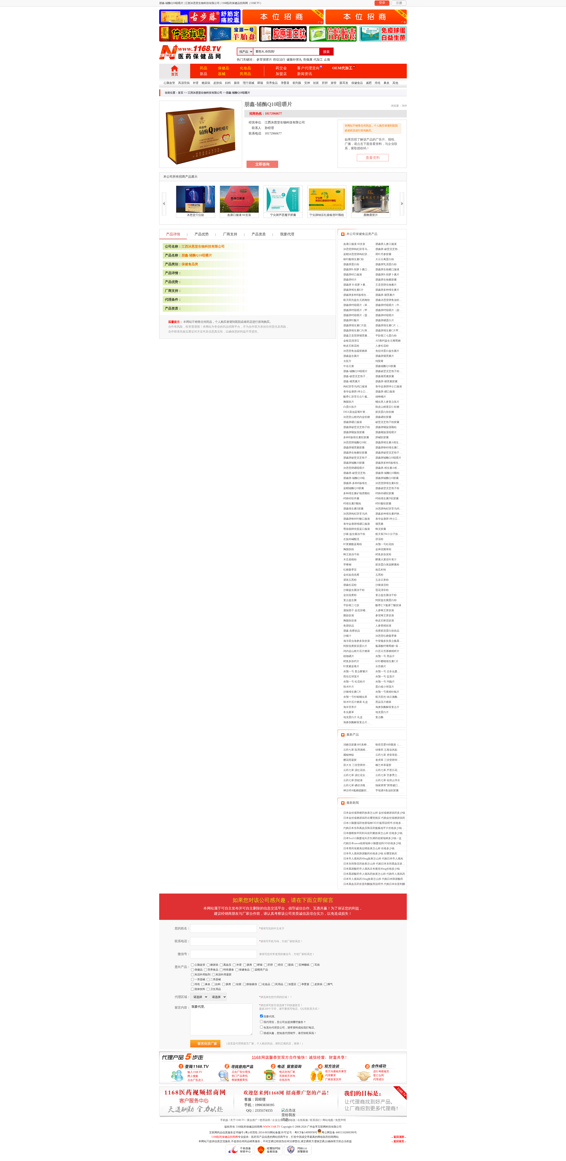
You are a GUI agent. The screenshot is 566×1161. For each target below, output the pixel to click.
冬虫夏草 (348, 712)
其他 (395, 83)
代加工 (318, 59)
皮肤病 (217, 83)
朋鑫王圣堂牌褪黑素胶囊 (358, 335)
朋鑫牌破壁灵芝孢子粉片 (390, 452)
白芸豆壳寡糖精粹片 (387, 651)
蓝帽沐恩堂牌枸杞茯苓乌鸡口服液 (363, 254)
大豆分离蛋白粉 (384, 259)
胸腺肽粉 (348, 549)
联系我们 (315, 1120)
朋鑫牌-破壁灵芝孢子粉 (389, 249)
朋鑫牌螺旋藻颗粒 (386, 427)
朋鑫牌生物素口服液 (387, 269)
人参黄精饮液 (383, 625)
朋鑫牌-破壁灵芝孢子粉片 (358, 473)
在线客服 (302, 1120)
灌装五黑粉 (350, 579)
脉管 (334, 83)
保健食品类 (190, 264)
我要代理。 (270, 1016)
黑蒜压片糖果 (383, 702)
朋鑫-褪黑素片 (351, 381)
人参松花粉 (382, 345)
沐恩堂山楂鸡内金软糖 (356, 417)
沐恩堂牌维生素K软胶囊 (389, 483)
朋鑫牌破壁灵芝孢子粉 (356, 427)
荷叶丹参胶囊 (383, 254)
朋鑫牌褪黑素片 (384, 356)
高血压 (227, 964)
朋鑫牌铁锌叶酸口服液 (356, 518)
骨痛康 (307, 59)
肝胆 (325, 83)
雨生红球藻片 (351, 676)
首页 (174, 74)
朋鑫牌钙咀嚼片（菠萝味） (359, 315)
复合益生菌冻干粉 (386, 595)
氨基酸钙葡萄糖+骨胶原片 (390, 646)
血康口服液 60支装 (354, 244)
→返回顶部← (399, 1136)
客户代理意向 (308, 68)
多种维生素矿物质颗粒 (356, 493)
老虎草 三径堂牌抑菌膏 (389, 759)
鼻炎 (386, 83)
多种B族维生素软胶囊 (356, 437)
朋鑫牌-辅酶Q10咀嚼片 (356, 478)
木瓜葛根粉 (350, 559)
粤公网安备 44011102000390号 (339, 1132)
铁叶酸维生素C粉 (353, 259)
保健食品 (357, 83)
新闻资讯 (304, 74)
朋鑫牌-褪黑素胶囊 (386, 381)
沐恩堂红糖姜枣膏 (386, 635)
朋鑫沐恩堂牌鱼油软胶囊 (390, 300)
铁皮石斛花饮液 (384, 620)
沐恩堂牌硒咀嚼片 (354, 467)
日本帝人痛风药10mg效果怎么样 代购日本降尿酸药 (373, 878)
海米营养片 (350, 707)
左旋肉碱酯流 (351, 539)
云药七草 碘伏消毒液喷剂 (358, 785)
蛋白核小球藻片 (384, 686)
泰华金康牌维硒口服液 (356, 523)
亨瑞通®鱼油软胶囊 (387, 790)
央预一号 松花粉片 (354, 681)
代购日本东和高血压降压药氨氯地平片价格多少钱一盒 (375, 828)
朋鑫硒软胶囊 (383, 417)
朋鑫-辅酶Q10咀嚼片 (197, 255)
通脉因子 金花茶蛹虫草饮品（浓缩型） (366, 610)
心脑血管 (169, 83)
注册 (399, 3)
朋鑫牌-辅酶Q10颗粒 (387, 473)
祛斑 (316, 83)
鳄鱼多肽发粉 (383, 554)
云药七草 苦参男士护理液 (390, 775)
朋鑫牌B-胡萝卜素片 (387, 274)
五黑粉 (379, 574)
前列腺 (297, 83)
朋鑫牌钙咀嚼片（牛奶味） (391, 305)
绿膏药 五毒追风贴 (386, 749)
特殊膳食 (228, 969)
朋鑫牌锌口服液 (352, 274)
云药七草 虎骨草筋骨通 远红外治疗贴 (397, 754)
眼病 (291, 964)
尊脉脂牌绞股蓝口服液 (356, 529)
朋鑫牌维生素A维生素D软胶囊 (393, 442)
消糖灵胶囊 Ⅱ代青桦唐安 (357, 744)
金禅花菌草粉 (383, 549)
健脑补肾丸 (294, 59)
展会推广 (252, 1120)
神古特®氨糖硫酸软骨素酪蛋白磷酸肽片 (366, 790)
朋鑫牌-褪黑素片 (385, 294)
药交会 (281, 68)
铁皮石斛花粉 (351, 345)
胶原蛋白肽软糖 (384, 411)
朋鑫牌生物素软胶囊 (355, 452)
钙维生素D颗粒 (352, 503)
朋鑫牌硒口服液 (352, 422)
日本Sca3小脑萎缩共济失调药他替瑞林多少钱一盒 (372, 838)
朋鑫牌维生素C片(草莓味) (358, 330)
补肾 (196, 83)
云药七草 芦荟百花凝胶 (389, 770)
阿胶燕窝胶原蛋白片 (355, 646)
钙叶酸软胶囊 (383, 503)
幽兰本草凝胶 (383, 765)
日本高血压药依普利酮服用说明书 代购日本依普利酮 (374, 884)
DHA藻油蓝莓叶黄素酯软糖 (359, 411)
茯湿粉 (379, 539)
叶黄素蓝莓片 (351, 666)
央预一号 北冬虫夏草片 (389, 671)
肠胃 (237, 83)
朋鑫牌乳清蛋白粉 (386, 264)
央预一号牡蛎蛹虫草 (355, 696)
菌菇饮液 (348, 615)
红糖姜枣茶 (350, 569)
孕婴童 (285, 83)
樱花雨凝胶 (350, 759)
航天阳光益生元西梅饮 (356, 300)
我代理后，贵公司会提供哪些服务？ (285, 1022)
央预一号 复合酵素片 (355, 671)
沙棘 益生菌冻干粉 (354, 534)
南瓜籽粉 (380, 569)
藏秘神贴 (348, 754)
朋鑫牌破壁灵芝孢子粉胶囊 (359, 457)
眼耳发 (344, 83)
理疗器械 (248, 83)
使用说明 (265, 1120)
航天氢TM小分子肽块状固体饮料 (394, 534)
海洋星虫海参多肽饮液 (356, 640)
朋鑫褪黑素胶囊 (384, 376)
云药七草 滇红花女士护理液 (359, 775)
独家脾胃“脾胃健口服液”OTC (392, 785)
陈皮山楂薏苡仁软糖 (387, 406)
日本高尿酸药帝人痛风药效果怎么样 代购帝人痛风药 (374, 873)
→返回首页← (399, 1141)
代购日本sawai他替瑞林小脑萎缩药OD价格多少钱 (372, 843)
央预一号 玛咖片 (385, 681)
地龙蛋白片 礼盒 (353, 717)
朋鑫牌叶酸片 (351, 320)
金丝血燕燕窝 (351, 574)
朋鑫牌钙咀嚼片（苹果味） (359, 310)
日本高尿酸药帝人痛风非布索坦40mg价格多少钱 (371, 868)
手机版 (224, 1120)
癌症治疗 (279, 59)
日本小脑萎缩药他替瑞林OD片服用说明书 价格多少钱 (374, 823)
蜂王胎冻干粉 (351, 554)
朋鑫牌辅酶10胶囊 (354, 462)
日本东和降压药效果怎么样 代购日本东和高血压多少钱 (375, 863)
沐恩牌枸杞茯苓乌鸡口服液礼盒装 (395, 508)
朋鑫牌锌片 (350, 279)
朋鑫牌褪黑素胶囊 (354, 447)
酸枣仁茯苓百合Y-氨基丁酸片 (360, 396)
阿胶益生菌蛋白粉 (386, 600)
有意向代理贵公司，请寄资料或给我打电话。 (290, 1027)
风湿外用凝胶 (223, 974)
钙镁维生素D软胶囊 (387, 498)
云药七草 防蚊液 (353, 780)
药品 (203, 68)
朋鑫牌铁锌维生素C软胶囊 (390, 447)
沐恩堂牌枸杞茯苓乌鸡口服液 (360, 249)
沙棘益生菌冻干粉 (354, 590)
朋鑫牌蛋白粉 (351, 264)
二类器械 (215, 979)
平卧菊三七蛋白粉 (386, 335)
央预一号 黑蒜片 (385, 656)
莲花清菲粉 (382, 590)
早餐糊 (347, 564)
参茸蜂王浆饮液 (384, 615)
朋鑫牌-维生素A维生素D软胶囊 (393, 467)
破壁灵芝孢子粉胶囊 (387, 422)
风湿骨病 (184, 83)
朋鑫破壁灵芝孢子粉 (387, 488)
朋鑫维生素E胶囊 (353, 508)
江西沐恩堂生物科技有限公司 (205, 92)
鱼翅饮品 (348, 625)
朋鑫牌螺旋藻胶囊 (354, 432)
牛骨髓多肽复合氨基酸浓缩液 (392, 640)
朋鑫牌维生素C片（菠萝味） (392, 325)
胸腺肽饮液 (350, 620)
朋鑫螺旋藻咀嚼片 (386, 432)
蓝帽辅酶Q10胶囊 (353, 488)
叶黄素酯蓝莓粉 (352, 544)
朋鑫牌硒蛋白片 (384, 320)
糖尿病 (206, 83)
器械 (222, 74)
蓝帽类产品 (261, 969)
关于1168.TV (237, 1120)
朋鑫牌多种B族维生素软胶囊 (392, 462)
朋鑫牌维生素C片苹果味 (389, 330)
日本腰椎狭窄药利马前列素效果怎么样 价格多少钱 (372, 833)
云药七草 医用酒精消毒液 (358, 749)
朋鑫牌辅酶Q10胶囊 (387, 478)
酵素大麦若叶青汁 (386, 559)
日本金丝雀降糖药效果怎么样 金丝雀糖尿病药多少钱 (374, 812)
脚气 (330, 984)
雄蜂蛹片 (380, 396)
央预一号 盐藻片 (385, 676)
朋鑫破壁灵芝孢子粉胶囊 (390, 371)
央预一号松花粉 (384, 544)
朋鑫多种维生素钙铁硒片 (390, 513)
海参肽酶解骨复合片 (387, 707)
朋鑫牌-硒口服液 (385, 391)
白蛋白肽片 (350, 406)
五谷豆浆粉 (382, 579)
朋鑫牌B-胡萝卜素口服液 (358, 269)
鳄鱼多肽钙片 (351, 661)
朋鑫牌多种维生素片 (387, 289)
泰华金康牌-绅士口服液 (357, 391)
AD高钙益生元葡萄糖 (388, 340)
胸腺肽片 (348, 401)
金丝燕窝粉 (350, 595)
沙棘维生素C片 (352, 691)
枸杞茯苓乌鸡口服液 (355, 386)
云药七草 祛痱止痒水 (387, 780)
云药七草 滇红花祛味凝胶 (358, 770)
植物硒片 (348, 656)
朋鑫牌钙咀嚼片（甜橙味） (391, 310)
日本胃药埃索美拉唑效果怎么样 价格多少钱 (368, 848)
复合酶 (379, 717)
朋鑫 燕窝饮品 (351, 630)
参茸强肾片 (264, 59)
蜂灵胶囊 (380, 529)
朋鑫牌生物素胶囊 (386, 279)
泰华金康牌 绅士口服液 (389, 518)
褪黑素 (379, 523)
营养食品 (272, 83)
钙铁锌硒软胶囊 (384, 493)
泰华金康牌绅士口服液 (388, 386)
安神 (307, 83)
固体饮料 (200, 989)
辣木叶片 (348, 686)
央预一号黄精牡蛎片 (387, 691)
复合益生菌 (350, 600)
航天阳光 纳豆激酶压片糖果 (391, 696)
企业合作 (277, 1120)
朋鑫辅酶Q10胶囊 (385, 366)
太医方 (347, 361)
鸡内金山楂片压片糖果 (356, 651)
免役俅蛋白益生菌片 (387, 350)
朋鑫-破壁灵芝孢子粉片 (357, 376)
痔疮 (378, 83)
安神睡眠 (304, 964)
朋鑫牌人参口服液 (386, 244)
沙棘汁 (347, 635)
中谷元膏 (348, 366)
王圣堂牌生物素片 (386, 284)
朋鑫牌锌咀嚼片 (384, 315)
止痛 (327, 59)
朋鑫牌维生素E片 (353, 289)
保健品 (223, 68)
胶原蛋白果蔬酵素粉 (387, 564)
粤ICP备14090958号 (305, 1132)
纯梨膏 (379, 361)
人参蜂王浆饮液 (384, 610)
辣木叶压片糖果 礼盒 (355, 702)
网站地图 (328, 1120)
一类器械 (200, 979)
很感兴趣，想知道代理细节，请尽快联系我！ (290, 1033)
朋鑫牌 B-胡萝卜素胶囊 (357, 284)
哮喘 (260, 83)
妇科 (228, 83)
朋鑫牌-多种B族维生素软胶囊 (360, 483)
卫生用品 (215, 989)
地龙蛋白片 (382, 712)
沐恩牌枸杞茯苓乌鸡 (355, 513)
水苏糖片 (380, 666)
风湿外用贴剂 (202, 974)
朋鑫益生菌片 (351, 356)
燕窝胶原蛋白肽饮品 (387, 630)
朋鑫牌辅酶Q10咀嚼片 (388, 457)
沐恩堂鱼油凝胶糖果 (355, 350)
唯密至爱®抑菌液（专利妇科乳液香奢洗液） (401, 744)
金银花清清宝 (351, 340)
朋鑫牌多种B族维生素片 (357, 294)
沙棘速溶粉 (382, 584)
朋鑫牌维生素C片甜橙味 (357, 325)
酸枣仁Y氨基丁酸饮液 (388, 605)
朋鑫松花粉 (350, 584)
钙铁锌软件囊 (351, 498)
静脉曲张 (252, 984)
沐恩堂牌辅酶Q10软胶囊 (357, 442)
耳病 (317, 964)
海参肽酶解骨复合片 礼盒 (358, 722)
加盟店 (281, 74)
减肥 (369, 83)
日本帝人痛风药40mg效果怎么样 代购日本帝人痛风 (373, 858)
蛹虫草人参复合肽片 (387, 401)
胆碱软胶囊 (382, 437)
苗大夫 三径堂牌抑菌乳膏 (358, 765)
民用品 (245, 74)
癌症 (280, 964)
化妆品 (245, 68)
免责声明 (340, 1120)
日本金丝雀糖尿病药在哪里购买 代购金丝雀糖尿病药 (374, 817)
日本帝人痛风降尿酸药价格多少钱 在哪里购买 (370, 853)
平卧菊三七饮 (351, 605)
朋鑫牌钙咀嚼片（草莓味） (359, 305)
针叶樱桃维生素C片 (386, 661)
